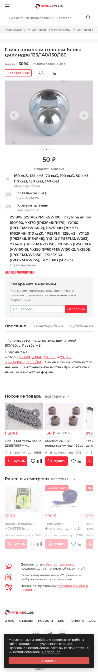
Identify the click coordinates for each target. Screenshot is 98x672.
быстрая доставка (60, 564)
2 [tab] (49, 149)
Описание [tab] (15, 325)
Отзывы (26, 620)
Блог (62, 620)
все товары (55, 396)
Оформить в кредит (49, 169)
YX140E (25, 357)
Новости (45, 620)
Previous (14, 115)
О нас (9, 620)
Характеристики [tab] (48, 326)
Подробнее (51, 652)
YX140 (37, 357)
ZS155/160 (34, 362)
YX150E (50, 357)
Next (83, 115)
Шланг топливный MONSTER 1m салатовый (19, 528)
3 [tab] (51, 149)
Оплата (77, 620)
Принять (49, 660)
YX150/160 (16, 362)
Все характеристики (20, 271)
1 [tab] (46, 149)
